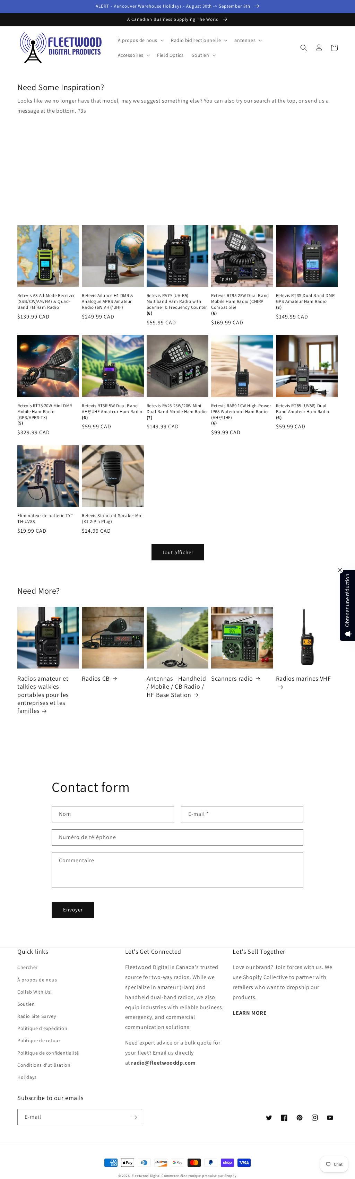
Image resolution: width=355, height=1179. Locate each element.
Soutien (26, 1004)
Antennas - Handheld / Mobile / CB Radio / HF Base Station (176, 686)
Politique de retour (38, 1040)
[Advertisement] (177, 168)
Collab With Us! (34, 992)
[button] (140, 40)
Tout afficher (177, 552)
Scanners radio (232, 678)
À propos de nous (37, 980)
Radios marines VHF (303, 678)
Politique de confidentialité (48, 1053)
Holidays (27, 1077)
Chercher (27, 967)
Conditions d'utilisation (43, 1065)
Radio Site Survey (36, 1016)
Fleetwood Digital (146, 1175)
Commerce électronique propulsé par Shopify (199, 1175)
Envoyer (73, 909)
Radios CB (96, 678)
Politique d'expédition (42, 1028)
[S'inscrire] (134, 1117)
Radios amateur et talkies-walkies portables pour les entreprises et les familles (43, 694)
